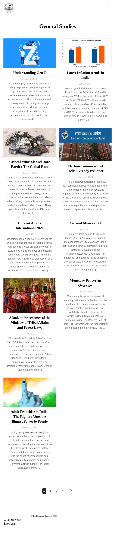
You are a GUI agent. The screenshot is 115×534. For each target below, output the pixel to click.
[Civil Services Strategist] (9, 12)
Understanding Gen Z (29, 73)
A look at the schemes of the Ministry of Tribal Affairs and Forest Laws (29, 322)
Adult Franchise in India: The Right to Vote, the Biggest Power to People (30, 416)
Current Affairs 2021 (85, 223)
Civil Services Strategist (42, 516)
